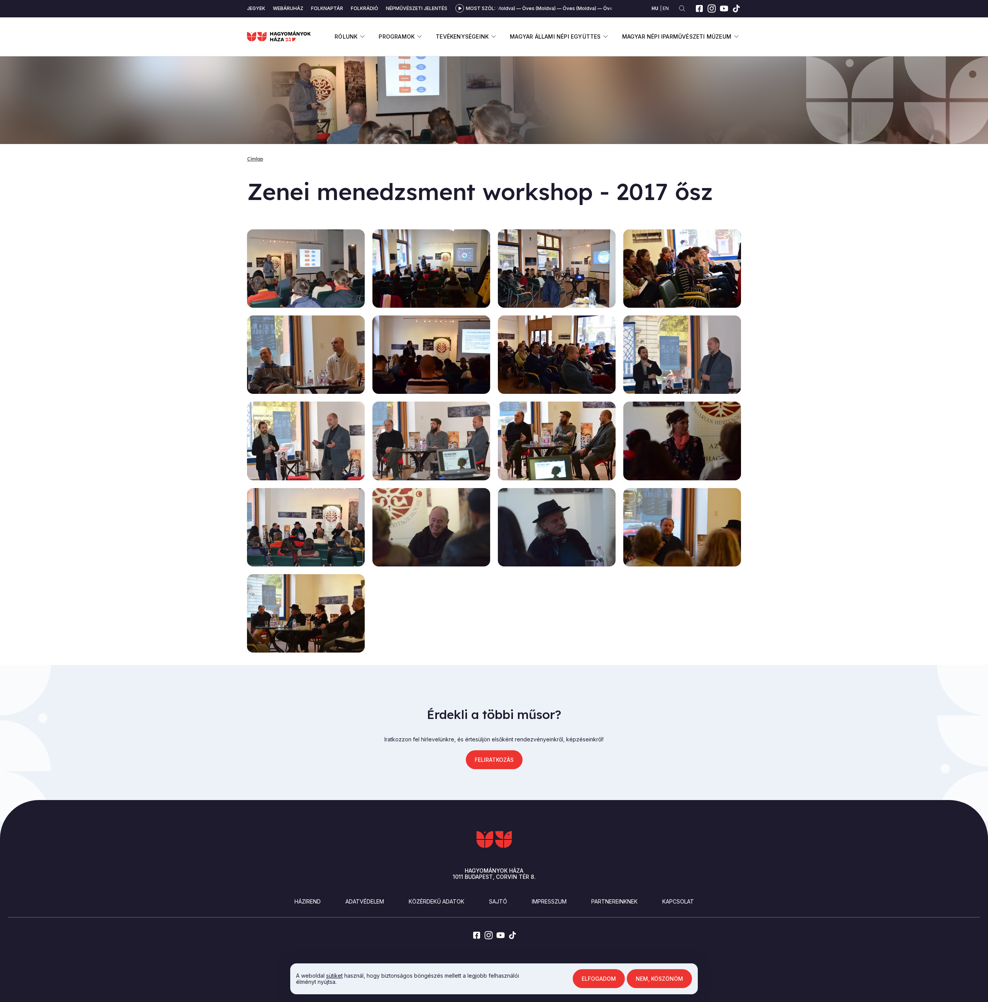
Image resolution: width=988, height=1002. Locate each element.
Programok (396, 36)
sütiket (334, 975)
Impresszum (549, 901)
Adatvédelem (364, 901)
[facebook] (699, 8)
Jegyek (256, 8)
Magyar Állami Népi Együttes (555, 36)
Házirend (307, 901)
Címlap (255, 159)
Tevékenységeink (462, 36)
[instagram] (711, 8)
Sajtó (498, 901)
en (666, 8)
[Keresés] (682, 9)
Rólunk (346, 36)
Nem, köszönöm (659, 978)
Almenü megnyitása (362, 36)
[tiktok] (736, 8)
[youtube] (724, 8)
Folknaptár (327, 8)
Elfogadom (599, 978)
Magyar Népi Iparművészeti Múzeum (676, 36)
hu (654, 8)
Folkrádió (364, 8)
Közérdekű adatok (436, 901)
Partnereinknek (614, 901)
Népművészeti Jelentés (416, 8)
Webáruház (288, 8)
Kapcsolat (678, 901)
